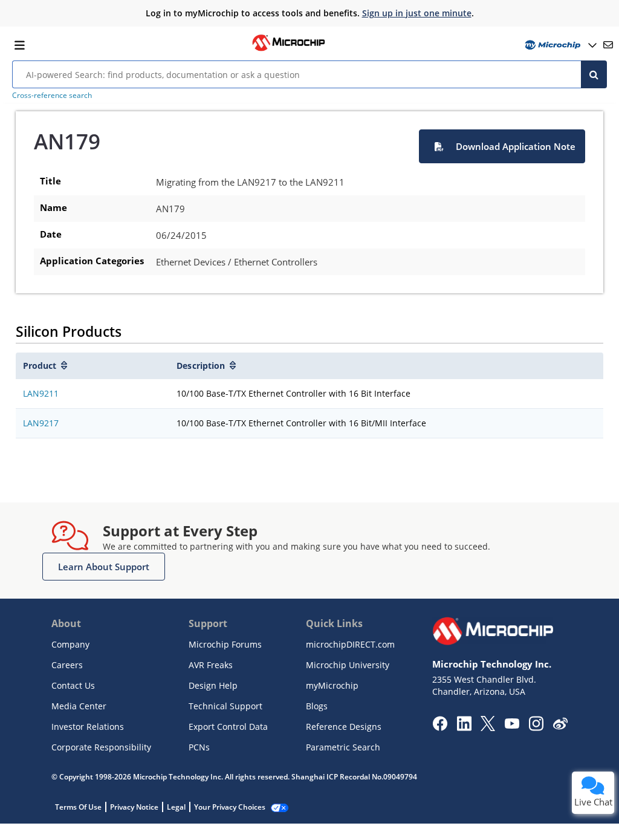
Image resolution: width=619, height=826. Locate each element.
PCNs (199, 747)
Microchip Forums (225, 644)
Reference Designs (343, 726)
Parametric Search (343, 747)
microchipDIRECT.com (350, 644)
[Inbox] (608, 44)
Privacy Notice (134, 807)
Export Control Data (228, 726)
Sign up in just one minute (417, 13)
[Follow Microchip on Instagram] (535, 727)
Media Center (78, 706)
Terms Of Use (78, 807)
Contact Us (73, 685)
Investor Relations (87, 726)
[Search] (594, 74)
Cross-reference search (52, 95)
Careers (67, 665)
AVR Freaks (211, 665)
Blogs (317, 706)
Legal (176, 807)
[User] (559, 45)
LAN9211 (41, 393)
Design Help (213, 685)
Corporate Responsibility (101, 747)
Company (70, 644)
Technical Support (225, 706)
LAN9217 (41, 423)
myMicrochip (332, 685)
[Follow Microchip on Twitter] (488, 727)
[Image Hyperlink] (288, 50)
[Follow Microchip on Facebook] (439, 727)
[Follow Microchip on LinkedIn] (464, 727)
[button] (502, 146)
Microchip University (347, 665)
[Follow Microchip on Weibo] (560, 726)
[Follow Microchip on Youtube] (511, 725)
